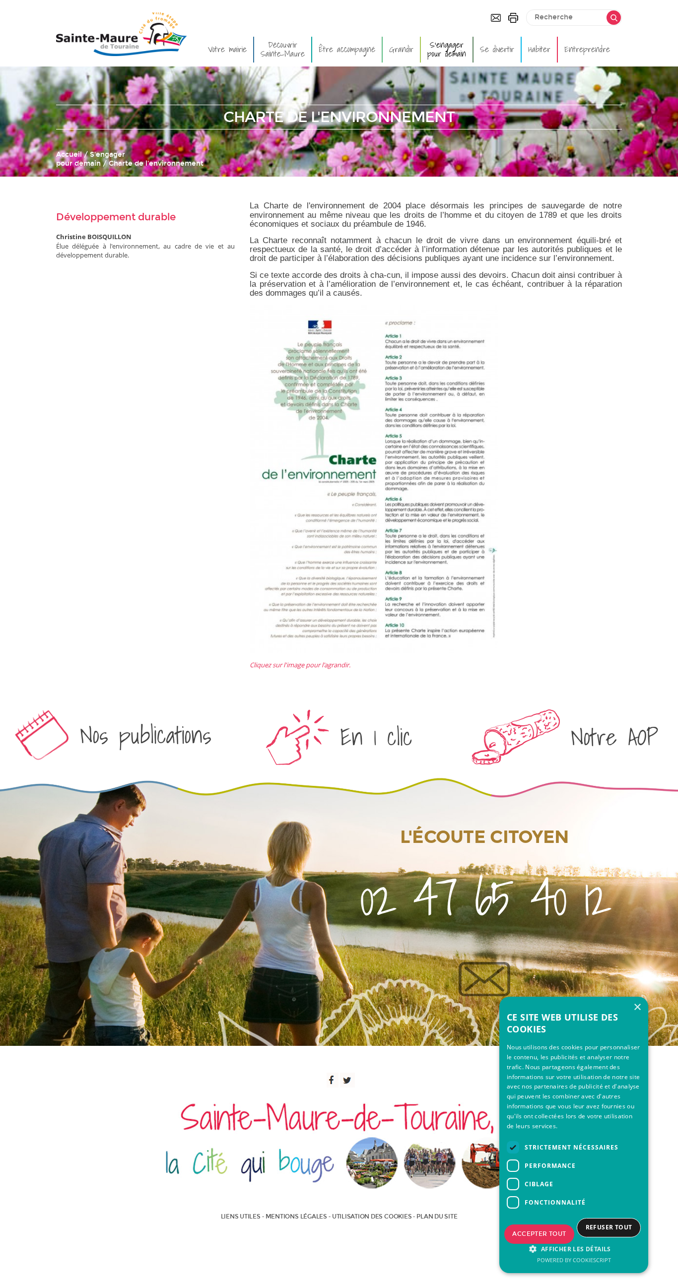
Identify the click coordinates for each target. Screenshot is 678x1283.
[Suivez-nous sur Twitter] (347, 1080)
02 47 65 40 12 (484, 897)
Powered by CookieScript (574, 1260)
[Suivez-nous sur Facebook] (331, 1080)
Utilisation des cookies (371, 1216)
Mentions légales (296, 1216)
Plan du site (436, 1216)
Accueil (69, 154)
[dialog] (573, 1135)
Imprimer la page (513, 18)
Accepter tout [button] (539, 1233)
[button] (574, 1249)
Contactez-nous (496, 18)
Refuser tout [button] (609, 1227)
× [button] (637, 1007)
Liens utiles (241, 1216)
